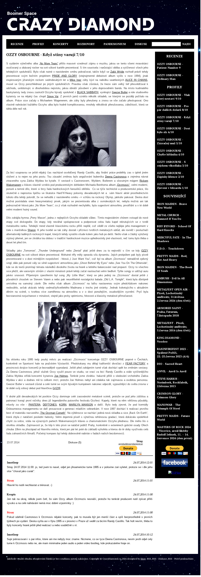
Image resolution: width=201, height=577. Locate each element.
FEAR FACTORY (135, 363)
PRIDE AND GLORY (64, 75)
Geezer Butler (120, 92)
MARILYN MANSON (81, 404)
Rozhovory (86, 44)
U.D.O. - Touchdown (170, 248)
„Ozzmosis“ (123, 184)
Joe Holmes (61, 375)
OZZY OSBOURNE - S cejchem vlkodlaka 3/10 (172, 163)
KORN (62, 404)
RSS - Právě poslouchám (180, 558)
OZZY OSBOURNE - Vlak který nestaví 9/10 (173, 96)
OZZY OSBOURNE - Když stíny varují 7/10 (173, 119)
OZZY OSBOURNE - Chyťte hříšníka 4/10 (170, 152)
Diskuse (141, 44)
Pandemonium (115, 44)
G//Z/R (56, 388)
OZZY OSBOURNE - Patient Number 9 (170, 65)
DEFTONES (50, 404)
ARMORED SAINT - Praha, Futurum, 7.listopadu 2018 (170, 311)
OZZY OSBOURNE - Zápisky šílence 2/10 (170, 175)
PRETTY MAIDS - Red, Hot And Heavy (172, 257)
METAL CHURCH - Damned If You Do (169, 217)
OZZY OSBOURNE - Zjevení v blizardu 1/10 (172, 186)
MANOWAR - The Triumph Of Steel (168, 406)
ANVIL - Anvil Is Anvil (171, 371)
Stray (143, 558)
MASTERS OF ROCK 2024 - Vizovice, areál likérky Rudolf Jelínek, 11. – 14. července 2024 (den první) (174, 432)
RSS (149, 558)
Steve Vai (52, 96)
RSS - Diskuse (159, 558)
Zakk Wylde (117, 71)
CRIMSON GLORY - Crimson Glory (170, 395)
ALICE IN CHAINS (136, 79)
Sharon (32, 230)
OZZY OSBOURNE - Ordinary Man (170, 77)
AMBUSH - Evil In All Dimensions (171, 280)
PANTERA (35, 404)
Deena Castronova (115, 176)
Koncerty (60, 44)
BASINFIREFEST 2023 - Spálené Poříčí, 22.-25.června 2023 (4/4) (173, 352)
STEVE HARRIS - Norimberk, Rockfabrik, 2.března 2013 (172, 382)
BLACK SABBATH (87, 92)
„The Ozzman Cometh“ (53, 412)
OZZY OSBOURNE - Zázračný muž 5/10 (170, 141)
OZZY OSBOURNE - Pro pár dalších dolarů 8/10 (173, 108)
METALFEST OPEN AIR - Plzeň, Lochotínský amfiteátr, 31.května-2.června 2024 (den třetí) (173, 295)
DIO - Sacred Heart (169, 364)
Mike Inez (75, 79)
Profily (38, 44)
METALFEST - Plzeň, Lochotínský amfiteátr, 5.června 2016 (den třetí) (173, 326)
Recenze (17, 44)
